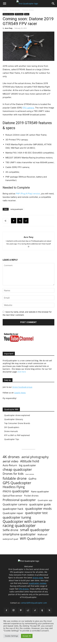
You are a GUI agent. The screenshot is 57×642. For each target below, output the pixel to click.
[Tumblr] (42, 610)
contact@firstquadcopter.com (34, 603)
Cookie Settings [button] (11, 636)
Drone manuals (11, 431)
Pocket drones (31, 495)
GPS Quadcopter (17, 482)
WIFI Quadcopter (32, 538)
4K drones (11, 456)
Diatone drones (28, 10)
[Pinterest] (20, 610)
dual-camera (29, 474)
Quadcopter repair (13, 513)
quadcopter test (36, 512)
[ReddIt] (25, 220)
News (26, 14)
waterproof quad (10, 539)
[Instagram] (13, 610)
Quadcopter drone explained (17, 415)
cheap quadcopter (17, 469)
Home (5, 10)
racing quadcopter (16, 209)
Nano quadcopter (40, 491)
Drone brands (15, 10)
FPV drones (24, 589)
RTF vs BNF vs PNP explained (17, 435)
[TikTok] (35, 610)
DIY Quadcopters (11, 427)
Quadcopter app (45, 500)
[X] (19, 220)
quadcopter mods (38, 508)
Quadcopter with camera (24, 521)
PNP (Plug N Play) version (28, 193)
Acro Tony (8, 28)
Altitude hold (29, 461)
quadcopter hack (13, 508)
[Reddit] (27, 610)
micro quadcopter (16, 491)
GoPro (32, 478)
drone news (38, 577)
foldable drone (15, 478)
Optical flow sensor (12, 495)
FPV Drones (19, 14)
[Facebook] (13, 220)
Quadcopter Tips (11, 439)
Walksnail (42, 534)
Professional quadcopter (19, 499)
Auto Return (10, 465)
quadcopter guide (40, 504)
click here (21, 371)
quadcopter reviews (37, 583)
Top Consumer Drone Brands (17, 423)
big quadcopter (27, 465)
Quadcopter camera (15, 504)
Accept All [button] (27, 636)
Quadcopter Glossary (13, 419)
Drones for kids (13, 473)
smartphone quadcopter (19, 534)
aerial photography (35, 457)
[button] (4, 3)
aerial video (10, 461)
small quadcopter (35, 529)
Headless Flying (14, 487)
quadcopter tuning (17, 517)
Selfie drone (10, 530)
